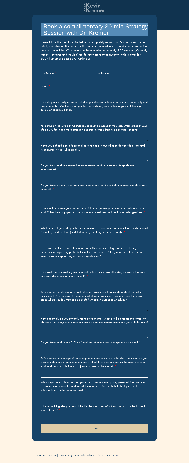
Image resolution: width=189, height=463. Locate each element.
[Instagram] (139, 455)
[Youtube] (147, 455)
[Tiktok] (154, 455)
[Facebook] (132, 455)
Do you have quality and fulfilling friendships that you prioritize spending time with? (91, 342)
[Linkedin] (124, 455)
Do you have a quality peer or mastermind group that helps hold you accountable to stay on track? (94, 187)
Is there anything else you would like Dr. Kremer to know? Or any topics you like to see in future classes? (93, 408)
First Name (47, 73)
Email (44, 86)
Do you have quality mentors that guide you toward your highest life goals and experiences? (87, 167)
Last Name (102, 73)
